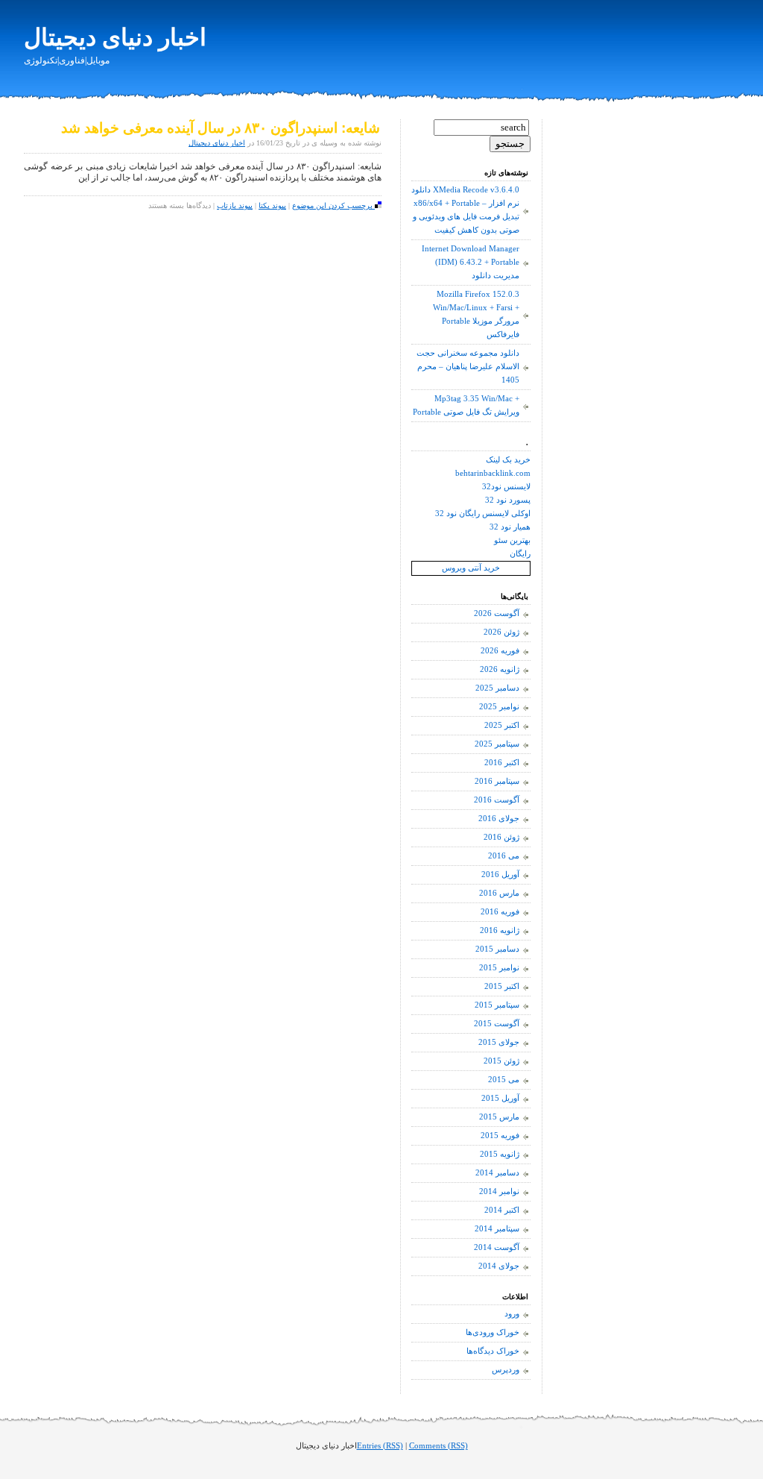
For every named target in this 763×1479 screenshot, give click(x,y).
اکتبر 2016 (501, 763)
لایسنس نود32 (506, 487)
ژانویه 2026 (499, 669)
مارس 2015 (499, 1117)
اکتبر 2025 (501, 725)
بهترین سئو (512, 540)
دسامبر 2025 (497, 688)
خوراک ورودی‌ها (492, 1332)
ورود (511, 1314)
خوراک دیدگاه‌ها (492, 1351)
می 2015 (503, 1080)
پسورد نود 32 (508, 500)
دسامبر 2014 (497, 1173)
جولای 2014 (498, 1266)
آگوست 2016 (496, 800)
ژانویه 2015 (499, 1154)
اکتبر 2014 (501, 1210)
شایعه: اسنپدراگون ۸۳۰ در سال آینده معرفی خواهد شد (220, 128)
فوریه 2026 (500, 651)
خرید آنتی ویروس (471, 568)
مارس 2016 (499, 893)
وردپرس (505, 1370)
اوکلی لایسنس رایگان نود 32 (483, 513)
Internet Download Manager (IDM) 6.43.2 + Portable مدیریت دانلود (470, 262)
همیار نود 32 (510, 527)
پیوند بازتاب (235, 205)
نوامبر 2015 (499, 968)
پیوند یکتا (272, 205)
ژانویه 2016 (499, 930)
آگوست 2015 (496, 1024)
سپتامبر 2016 (497, 781)
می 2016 (503, 856)
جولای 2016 (498, 818)
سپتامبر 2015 (497, 1005)
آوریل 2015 (500, 1098)
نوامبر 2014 (499, 1191)
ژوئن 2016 (501, 837)
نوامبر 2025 (499, 707)
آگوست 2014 (496, 1247)
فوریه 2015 (500, 1135)
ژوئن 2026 (501, 632)
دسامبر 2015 (497, 949)
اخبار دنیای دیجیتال (115, 37)
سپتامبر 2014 (497, 1229)
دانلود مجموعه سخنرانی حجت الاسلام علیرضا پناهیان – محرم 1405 (468, 366)
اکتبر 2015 (501, 986)
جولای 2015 (498, 1042)
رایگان (520, 554)
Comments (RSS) (438, 1446)
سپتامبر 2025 (497, 744)
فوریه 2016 (500, 912)
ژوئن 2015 (501, 1061)
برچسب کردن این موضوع (333, 205)
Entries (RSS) (380, 1446)
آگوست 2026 (496, 613)
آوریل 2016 (500, 874)
